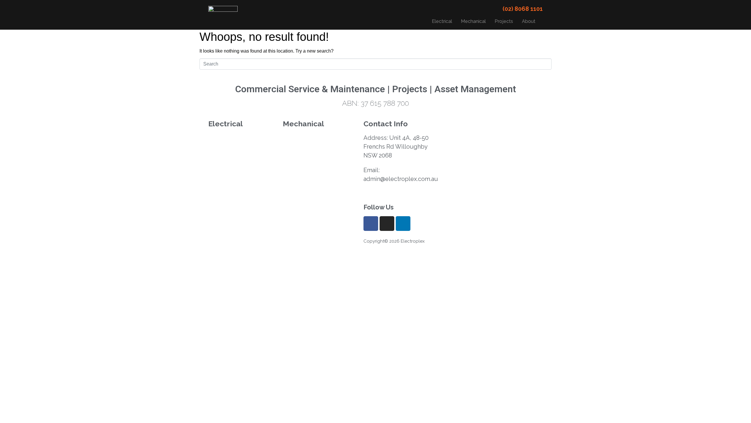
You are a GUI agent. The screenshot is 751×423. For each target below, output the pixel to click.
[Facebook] (370, 223)
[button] (530, 21)
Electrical (442, 21)
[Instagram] (387, 223)
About (528, 21)
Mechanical (473, 21)
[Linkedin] (403, 223)
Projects (504, 21)
